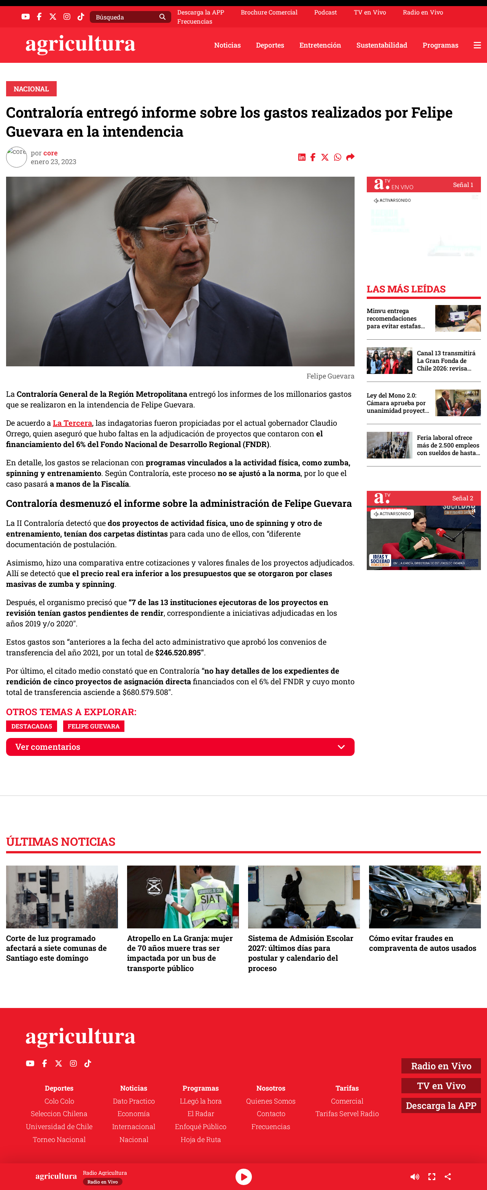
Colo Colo (59, 1100)
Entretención (320, 45)
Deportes (270, 45)
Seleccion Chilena (59, 1113)
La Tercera (72, 423)
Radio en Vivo (423, 12)
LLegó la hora (201, 1100)
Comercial (347, 1100)
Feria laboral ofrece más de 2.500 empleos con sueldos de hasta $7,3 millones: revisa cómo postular (448, 445)
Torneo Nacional (59, 1139)
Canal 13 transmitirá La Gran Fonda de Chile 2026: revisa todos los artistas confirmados (446, 360)
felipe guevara (94, 726)
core (50, 152)
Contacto (271, 1113)
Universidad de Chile (59, 1126)
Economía (134, 1113)
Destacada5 (31, 726)
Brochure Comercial (269, 12)
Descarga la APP (200, 12)
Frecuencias (194, 21)
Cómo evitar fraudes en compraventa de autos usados (422, 943)
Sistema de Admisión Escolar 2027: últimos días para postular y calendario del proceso (300, 953)
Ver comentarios (47, 746)
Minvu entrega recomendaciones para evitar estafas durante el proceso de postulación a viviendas (397, 318)
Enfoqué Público (200, 1126)
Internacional (133, 1126)
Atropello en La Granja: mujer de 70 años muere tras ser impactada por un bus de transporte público (180, 953)
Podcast (325, 12)
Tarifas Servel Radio (347, 1113)
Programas (440, 45)
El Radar (201, 1113)
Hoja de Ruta (201, 1139)
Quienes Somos (271, 1100)
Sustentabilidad (381, 45)
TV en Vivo (370, 12)
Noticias (227, 45)
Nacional (31, 88)
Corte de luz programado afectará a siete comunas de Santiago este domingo (56, 948)
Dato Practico (134, 1100)
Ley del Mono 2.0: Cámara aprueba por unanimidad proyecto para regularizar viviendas (397, 402)
